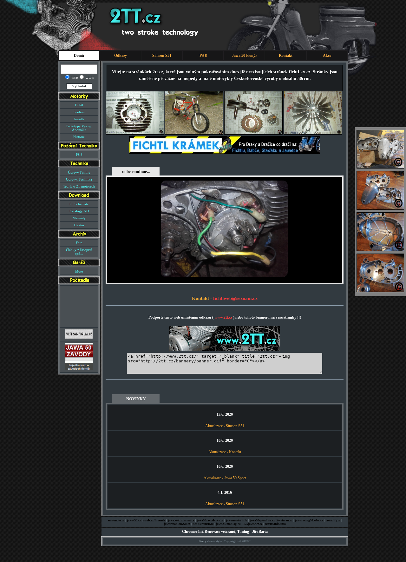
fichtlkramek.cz (203, 524)
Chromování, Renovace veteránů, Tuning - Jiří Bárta (225, 531)
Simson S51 (161, 55)
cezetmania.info (275, 524)
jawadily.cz (332, 520)
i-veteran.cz (284, 520)
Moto (79, 271)
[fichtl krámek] (224, 152)
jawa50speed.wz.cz (262, 520)
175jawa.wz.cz (252, 524)
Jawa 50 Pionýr (244, 55)
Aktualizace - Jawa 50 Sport (225, 478)
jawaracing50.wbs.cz (309, 520)
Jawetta (79, 119)
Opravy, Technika (79, 179)
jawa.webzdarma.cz (181, 520)
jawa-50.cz (134, 520)
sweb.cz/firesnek (154, 520)
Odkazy (120, 55)
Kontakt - (202, 298)
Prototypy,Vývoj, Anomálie (79, 128)
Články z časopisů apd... (79, 251)
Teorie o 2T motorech (79, 186)
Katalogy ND (79, 211)
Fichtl (79, 105)
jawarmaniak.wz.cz (177, 524)
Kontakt (285, 55)
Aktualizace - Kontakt (224, 452)
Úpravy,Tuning (79, 172)
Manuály (79, 218)
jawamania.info (236, 520)
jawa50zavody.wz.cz (210, 520)
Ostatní (79, 225)
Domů (79, 55)
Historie (79, 137)
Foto (79, 243)
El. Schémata (78, 204)
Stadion (79, 112)
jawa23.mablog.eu (228, 524)
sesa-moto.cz (116, 520)
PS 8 (203, 55)
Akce (327, 55)
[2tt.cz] (224, 350)
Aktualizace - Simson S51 (224, 426)
